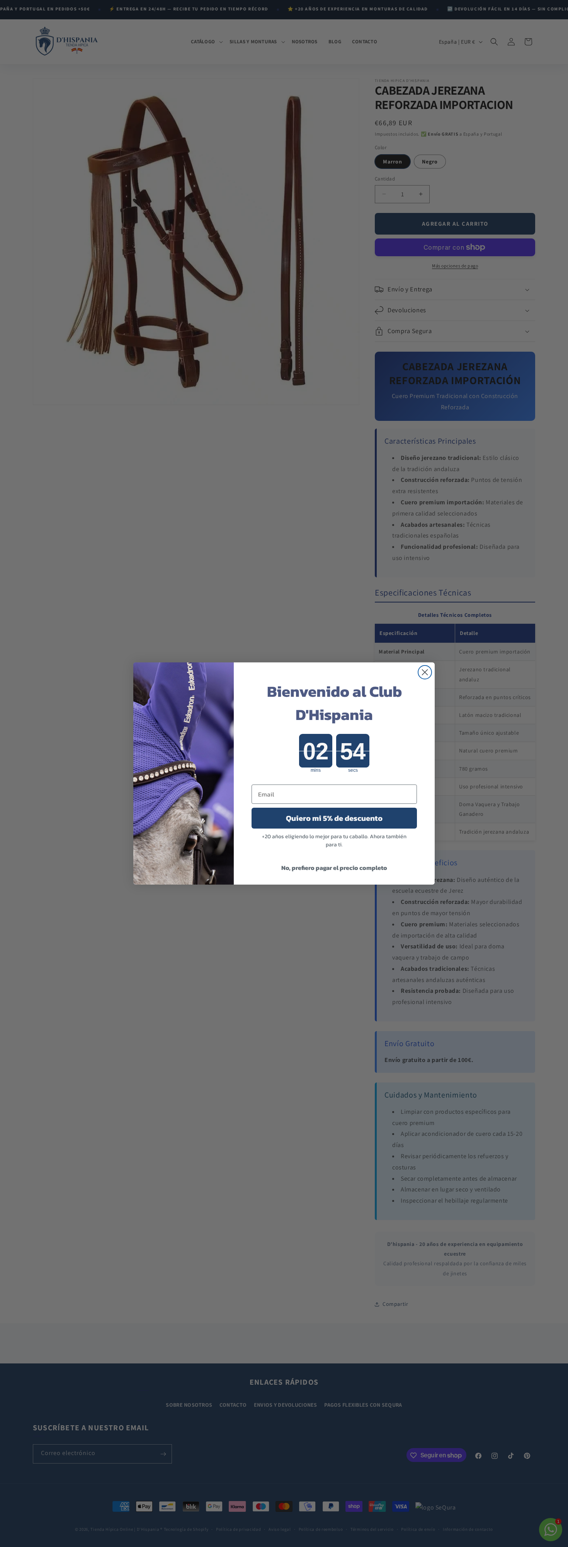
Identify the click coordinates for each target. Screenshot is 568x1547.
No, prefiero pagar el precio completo (334, 867)
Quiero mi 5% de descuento (334, 818)
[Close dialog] (425, 672)
